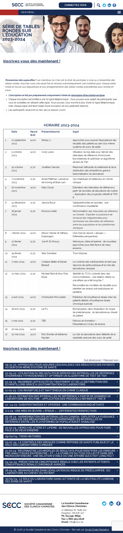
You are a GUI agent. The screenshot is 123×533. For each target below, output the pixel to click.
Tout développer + (93, 360)
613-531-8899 (73, 516)
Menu (30, 12)
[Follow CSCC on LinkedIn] (109, 5)
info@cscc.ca (76, 522)
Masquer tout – (112, 360)
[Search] (98, 5)
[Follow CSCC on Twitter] (104, 5)
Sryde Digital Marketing (97, 529)
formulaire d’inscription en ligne (87, 95)
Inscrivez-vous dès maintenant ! (31, 61)
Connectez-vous (75, 5)
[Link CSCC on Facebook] (114, 5)
